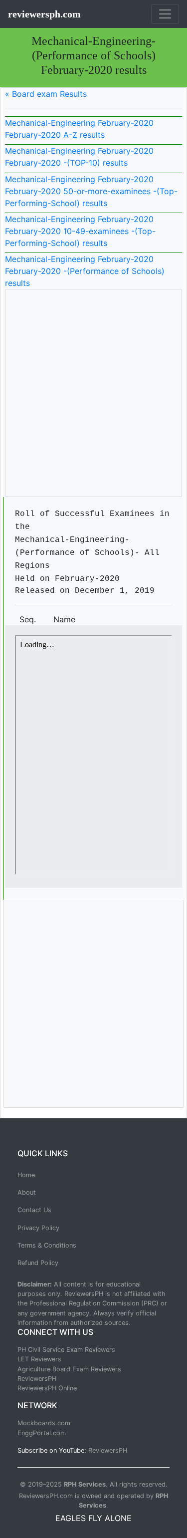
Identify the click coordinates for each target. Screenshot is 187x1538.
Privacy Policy (38, 1228)
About (26, 1192)
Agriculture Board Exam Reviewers (69, 1369)
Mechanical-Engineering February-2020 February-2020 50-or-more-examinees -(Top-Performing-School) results (91, 191)
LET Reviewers (39, 1359)
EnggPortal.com (41, 1433)
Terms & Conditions (46, 1245)
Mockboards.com (43, 1423)
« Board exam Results (46, 94)
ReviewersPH (36, 1378)
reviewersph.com (44, 13)
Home (26, 1175)
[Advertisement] (93, 393)
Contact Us (34, 1210)
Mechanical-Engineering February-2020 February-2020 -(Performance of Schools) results (85, 271)
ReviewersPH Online (47, 1388)
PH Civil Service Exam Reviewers (66, 1349)
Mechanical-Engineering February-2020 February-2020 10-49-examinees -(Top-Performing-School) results (80, 231)
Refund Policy (37, 1263)
